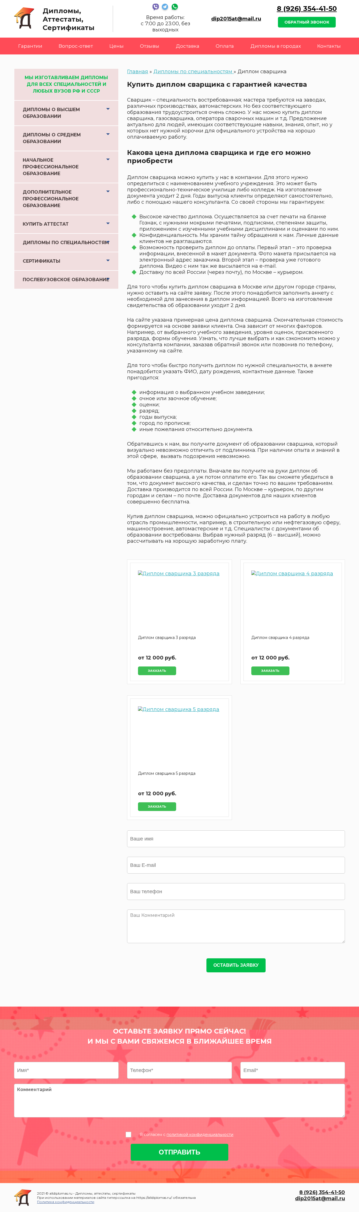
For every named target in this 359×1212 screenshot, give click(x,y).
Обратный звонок (306, 22)
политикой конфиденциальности (200, 1134)
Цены (116, 46)
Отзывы (149, 46)
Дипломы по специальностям (66, 242)
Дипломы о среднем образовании (52, 138)
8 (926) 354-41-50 (307, 8)
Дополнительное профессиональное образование (51, 198)
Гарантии (30, 46)
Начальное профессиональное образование (51, 166)
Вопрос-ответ (76, 46)
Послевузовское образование (66, 279)
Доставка (187, 46)
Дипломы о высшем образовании (51, 113)
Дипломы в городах (275, 46)
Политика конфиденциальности (65, 1202)
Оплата (225, 46)
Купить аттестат (46, 224)
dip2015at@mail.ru (236, 19)
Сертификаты (41, 261)
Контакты (329, 46)
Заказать (157, 671)
